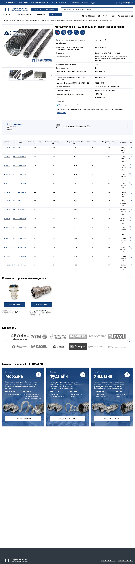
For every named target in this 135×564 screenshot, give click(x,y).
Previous (5, 341)
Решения (41, 15)
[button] (27, 65)
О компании (8, 3)
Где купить (23, 3)
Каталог (8, 15)
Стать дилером (59, 3)
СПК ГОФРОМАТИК (24, 15)
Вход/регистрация (126, 3)
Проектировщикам (40, 3)
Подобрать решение (23, 419)
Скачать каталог (125, 560)
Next (129, 341)
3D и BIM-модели (89, 3)
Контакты (74, 3)
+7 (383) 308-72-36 (125, 16)
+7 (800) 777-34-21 (92, 16)
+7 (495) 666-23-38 (109, 16)
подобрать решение (44, 10)
